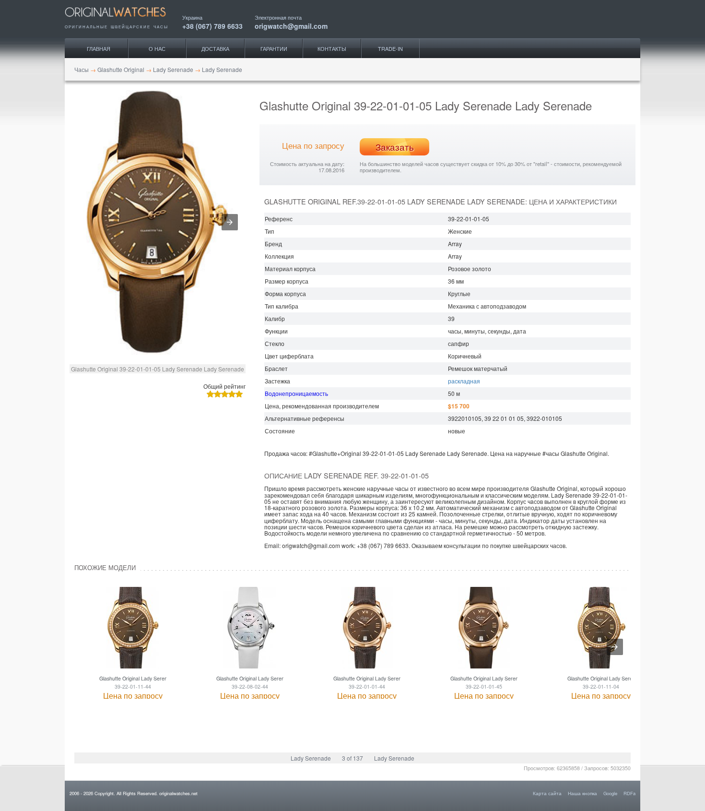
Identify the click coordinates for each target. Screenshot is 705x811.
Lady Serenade (311, 758)
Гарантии (273, 48)
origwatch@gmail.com (291, 25)
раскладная (464, 381)
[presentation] (615, 647)
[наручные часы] (123, 20)
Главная (98, 48)
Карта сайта (547, 793)
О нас (157, 48)
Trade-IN (390, 48)
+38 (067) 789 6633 (212, 25)
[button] (230, 222)
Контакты (331, 48)
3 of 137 (352, 758)
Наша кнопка (582, 793)
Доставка (215, 48)
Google (610, 793)
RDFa (629, 793)
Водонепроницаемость (296, 393)
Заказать (395, 147)
